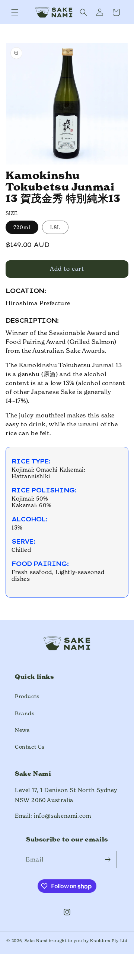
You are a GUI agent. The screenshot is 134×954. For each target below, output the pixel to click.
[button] (15, 12)
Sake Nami (36, 940)
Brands (25, 713)
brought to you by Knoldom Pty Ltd (88, 940)
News (22, 730)
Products (27, 696)
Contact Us (30, 746)
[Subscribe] (108, 859)
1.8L (55, 227)
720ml (22, 227)
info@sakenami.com (62, 815)
